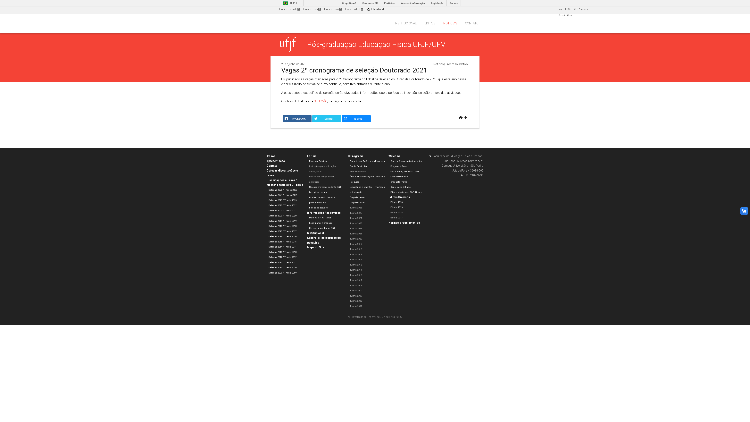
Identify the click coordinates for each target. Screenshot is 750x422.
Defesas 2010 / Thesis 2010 (282, 267)
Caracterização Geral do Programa (368, 161)
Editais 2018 (396, 212)
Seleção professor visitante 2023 (325, 187)
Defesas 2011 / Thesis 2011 (282, 262)
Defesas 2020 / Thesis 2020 (282, 216)
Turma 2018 (356, 249)
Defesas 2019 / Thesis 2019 (282, 221)
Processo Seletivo (318, 161)
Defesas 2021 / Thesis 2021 (282, 210)
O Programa (355, 156)
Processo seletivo (457, 64)
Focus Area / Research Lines (404, 171)
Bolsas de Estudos (318, 208)
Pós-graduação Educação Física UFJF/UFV (376, 44)
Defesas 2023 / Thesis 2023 (282, 200)
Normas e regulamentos (404, 222)
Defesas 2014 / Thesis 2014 (282, 247)
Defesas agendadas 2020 (322, 228)
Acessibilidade (565, 15)
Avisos (271, 156)
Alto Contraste (581, 9)
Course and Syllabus (401, 187)
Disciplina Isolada (318, 192)
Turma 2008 (356, 301)
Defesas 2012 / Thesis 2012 (282, 257)
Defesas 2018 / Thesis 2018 (282, 226)
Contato (472, 23)
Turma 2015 (356, 265)
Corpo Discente (357, 202)
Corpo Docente (357, 197)
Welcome (394, 156)
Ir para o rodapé (353, 9)
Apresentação (276, 161)
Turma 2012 (356, 280)
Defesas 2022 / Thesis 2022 (282, 205)
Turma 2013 (356, 275)
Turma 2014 (356, 270)
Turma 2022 (356, 228)
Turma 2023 (356, 223)
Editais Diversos (399, 197)
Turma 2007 (356, 306)
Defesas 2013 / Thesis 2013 (282, 252)
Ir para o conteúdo (289, 9)
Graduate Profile (398, 182)
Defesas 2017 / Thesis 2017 (282, 231)
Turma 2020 (356, 239)
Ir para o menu (311, 9)
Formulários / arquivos (320, 223)
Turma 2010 (356, 290)
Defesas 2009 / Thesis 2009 (282, 273)
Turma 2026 (356, 208)
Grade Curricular (358, 166)
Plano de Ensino (358, 171)
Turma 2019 (356, 244)
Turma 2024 (356, 218)
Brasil (289, 3)
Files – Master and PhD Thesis (406, 192)
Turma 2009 (356, 296)
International (375, 9)
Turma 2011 (356, 285)
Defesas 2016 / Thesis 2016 (282, 236)
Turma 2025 (356, 213)
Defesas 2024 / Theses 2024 (283, 195)
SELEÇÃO (320, 101)
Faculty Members (399, 176)
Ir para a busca (332, 9)
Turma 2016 (356, 259)
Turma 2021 (356, 233)
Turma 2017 (356, 254)
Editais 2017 (396, 217)
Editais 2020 (396, 202)
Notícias (450, 23)
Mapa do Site (565, 9)
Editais (430, 23)
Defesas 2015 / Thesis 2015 (282, 242)
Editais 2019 (396, 207)
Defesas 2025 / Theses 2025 (283, 190)
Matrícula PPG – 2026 (320, 217)
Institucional (405, 23)
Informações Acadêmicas (324, 212)
